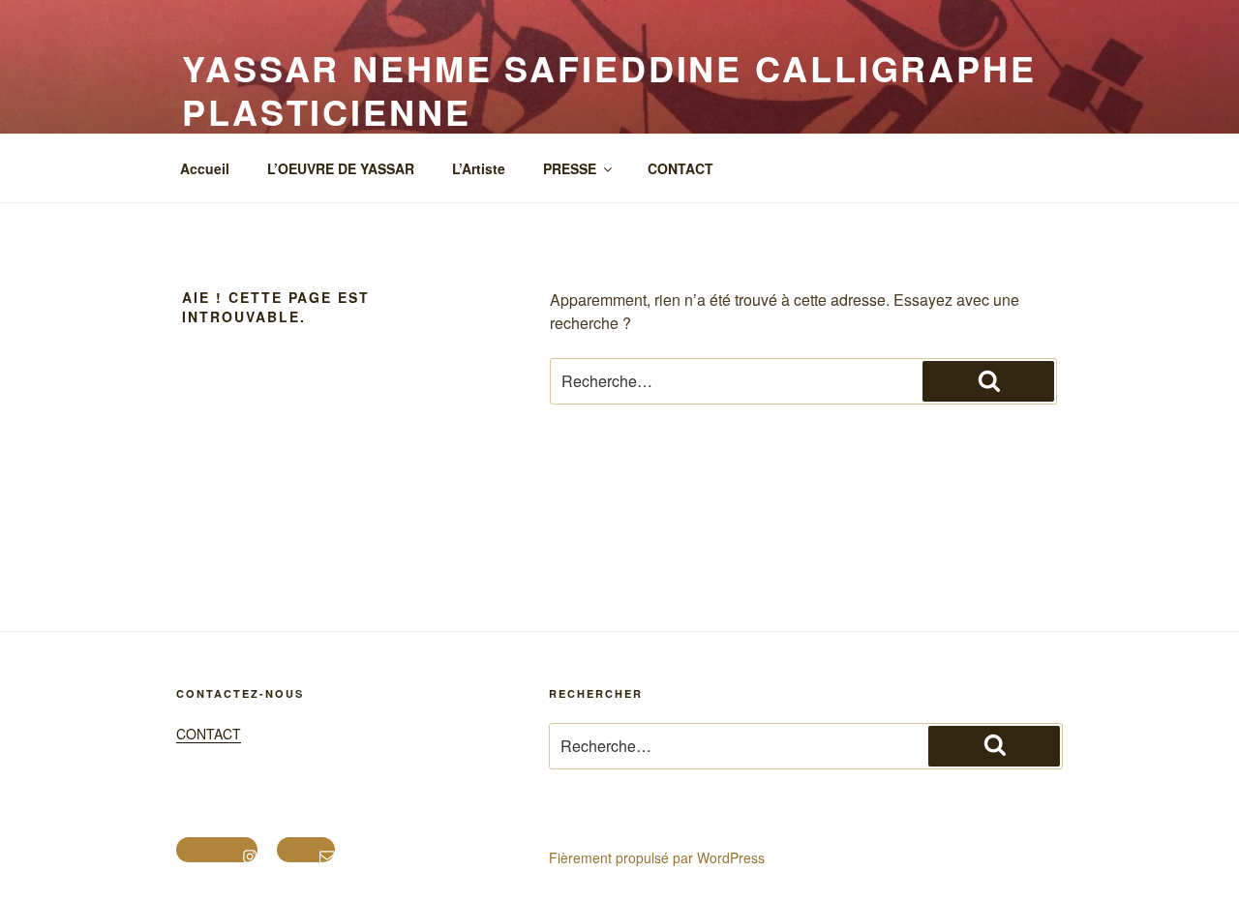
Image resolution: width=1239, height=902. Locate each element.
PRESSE (569, 168)
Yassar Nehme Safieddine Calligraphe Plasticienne (609, 89)
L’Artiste (478, 168)
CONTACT (680, 168)
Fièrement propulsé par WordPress (657, 857)
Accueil (204, 168)
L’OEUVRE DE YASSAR (340, 168)
